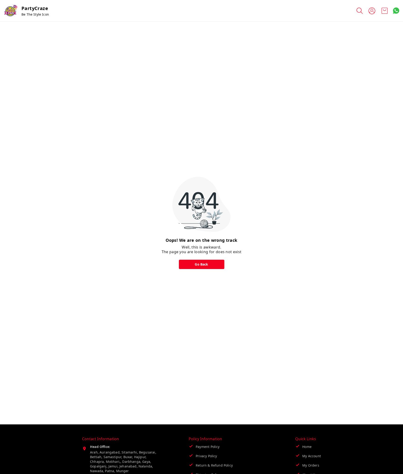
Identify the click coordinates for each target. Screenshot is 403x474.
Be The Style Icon (35, 14)
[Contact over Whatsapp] (396, 10)
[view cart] (384, 10)
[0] (384, 10)
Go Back (201, 264)
